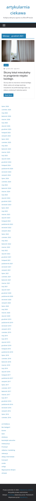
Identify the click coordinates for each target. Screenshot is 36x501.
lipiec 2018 (5, 355)
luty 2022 (5, 250)
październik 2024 (7, 169)
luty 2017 (5, 398)
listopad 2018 (6, 349)
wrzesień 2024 (6, 172)
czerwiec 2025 (6, 142)
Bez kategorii (6, 427)
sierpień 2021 (6, 270)
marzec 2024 (6, 191)
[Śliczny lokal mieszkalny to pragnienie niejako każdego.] (18, 51)
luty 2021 (5, 286)
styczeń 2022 (6, 254)
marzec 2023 (6, 214)
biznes (4, 430)
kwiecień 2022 (6, 244)
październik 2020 (7, 296)
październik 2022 (7, 224)
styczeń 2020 (6, 316)
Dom (3, 434)
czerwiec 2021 (6, 277)
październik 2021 (7, 263)
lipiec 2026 (5, 106)
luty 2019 (5, 339)
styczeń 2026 (6, 126)
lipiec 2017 (5, 385)
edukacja (5, 437)
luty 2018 (5, 368)
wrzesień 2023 (6, 205)
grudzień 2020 (6, 293)
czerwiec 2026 (6, 110)
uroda (4, 463)
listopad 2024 (6, 165)
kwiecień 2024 (6, 188)
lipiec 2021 (5, 273)
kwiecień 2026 (6, 116)
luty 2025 (5, 155)
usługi (6, 65)
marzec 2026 (6, 119)
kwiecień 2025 (6, 149)
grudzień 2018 (6, 345)
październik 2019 (7, 322)
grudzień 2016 (6, 401)
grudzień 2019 (6, 319)
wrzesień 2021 (6, 267)
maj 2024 (5, 185)
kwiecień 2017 (6, 391)
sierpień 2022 (6, 231)
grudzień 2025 (6, 129)
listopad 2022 (6, 221)
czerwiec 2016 (6, 417)
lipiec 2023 (5, 208)
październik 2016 (7, 404)
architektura (6, 424)
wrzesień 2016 (6, 408)
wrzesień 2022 (6, 227)
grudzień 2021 (6, 257)
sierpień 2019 (6, 329)
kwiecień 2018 (6, 362)
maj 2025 (5, 146)
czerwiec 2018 (6, 358)
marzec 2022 (6, 247)
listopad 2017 (6, 375)
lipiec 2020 (5, 306)
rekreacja (5, 453)
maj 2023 (5, 211)
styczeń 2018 (6, 372)
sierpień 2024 (6, 175)
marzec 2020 (6, 313)
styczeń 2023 (6, 218)
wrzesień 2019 (6, 326)
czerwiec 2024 (6, 182)
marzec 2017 (6, 395)
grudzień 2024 (6, 162)
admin (18, 68)
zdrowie (4, 473)
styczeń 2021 (6, 290)
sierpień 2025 (6, 136)
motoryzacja (6, 444)
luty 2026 (5, 123)
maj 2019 (5, 336)
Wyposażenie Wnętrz (9, 470)
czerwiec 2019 (6, 332)
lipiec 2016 (5, 414)
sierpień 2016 (6, 411)
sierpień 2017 (6, 381)
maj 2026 (5, 113)
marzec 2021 (6, 283)
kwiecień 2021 (6, 280)
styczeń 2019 (6, 342)
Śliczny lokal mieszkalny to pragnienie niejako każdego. (17, 75)
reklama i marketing (8, 450)
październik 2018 (7, 352)
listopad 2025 (6, 132)
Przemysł (5, 447)
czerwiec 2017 (6, 388)
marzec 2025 (6, 152)
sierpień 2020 (6, 303)
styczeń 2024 (6, 198)
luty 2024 (5, 195)
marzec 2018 (6, 365)
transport (5, 460)
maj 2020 (5, 309)
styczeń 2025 (6, 159)
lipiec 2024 (5, 178)
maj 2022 (5, 241)
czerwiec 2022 (6, 237)
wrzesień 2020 (6, 300)
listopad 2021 (6, 260)
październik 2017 (7, 378)
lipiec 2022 (5, 234)
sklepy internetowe (8, 457)
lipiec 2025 (5, 139)
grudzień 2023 (6, 201)
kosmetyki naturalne (8, 440)
